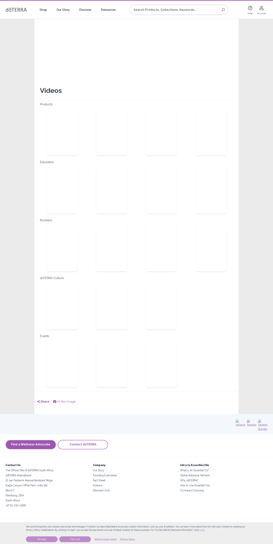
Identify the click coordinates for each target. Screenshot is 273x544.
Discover (85, 10)
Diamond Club (101, 490)
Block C (10, 490)
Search (223, 10)
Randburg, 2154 (15, 495)
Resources (108, 10)
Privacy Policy (127, 539)
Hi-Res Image (66, 401)
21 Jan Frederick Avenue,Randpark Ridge (29, 480)
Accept (42, 539)
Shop (43, 10)
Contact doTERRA (83, 444)
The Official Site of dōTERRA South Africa (29, 470)
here (202, 530)
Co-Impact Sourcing (192, 490)
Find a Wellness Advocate (30, 444)
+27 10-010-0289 (16, 505)
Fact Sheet (99, 480)
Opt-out (75, 539)
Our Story (63, 10)
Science (97, 485)
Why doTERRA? (189, 480)
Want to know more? (106, 539)
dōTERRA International (18, 475)
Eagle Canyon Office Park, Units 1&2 (27, 485)
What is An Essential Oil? (194, 470)
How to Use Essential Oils (195, 485)
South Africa (13, 500)
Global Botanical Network (195, 475)
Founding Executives (105, 475)
